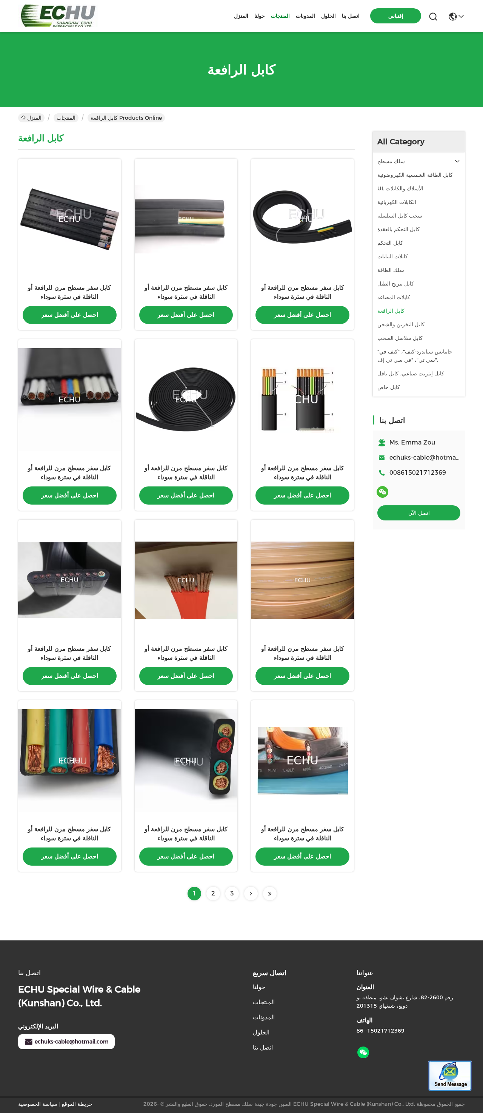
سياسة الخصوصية (37, 1104)
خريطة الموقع (77, 1104)
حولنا (259, 15)
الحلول (328, 15)
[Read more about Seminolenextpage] (251, 893)
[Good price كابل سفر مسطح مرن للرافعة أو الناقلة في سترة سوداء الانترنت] (69, 219)
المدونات (305, 15)
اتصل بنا (351, 15)
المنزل (241, 15)
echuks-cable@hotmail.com (72, 1041)
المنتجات (280, 15)
